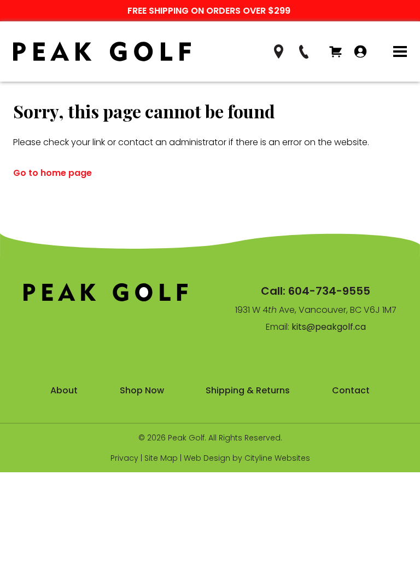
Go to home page (52, 173)
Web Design (207, 458)
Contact (351, 390)
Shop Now (142, 390)
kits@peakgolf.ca (328, 326)
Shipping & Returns (248, 390)
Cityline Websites (277, 458)
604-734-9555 (329, 291)
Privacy (124, 458)
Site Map (161, 458)
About (64, 390)
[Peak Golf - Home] (102, 52)
